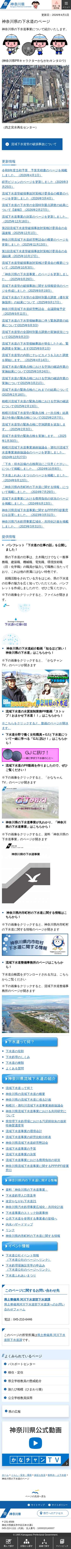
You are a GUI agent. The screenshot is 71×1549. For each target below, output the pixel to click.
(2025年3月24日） (38, 371)
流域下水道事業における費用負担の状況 (33, 1160)
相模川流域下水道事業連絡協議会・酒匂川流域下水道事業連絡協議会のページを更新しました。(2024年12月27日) (35, 452)
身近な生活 (39, 1475)
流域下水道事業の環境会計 (24, 1131)
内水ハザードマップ (19, 1224)
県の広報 (15, 1411)
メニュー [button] (66, 7)
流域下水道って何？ (19, 1088)
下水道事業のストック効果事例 (27, 1212)
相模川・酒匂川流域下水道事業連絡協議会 (34, 1105)
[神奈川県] (10, 1513)
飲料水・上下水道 (57, 1475)
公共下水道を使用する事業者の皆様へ (31, 1218)
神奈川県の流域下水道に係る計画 (28, 1099)
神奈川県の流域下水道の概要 (25, 1094)
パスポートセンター (21, 1364)
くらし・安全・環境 (21, 1475)
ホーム (5, 1475)
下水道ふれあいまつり (21, 1275)
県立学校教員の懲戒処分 (24, 1381)
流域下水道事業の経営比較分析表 (28, 1137)
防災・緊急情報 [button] (56, 7)
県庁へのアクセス (53, 1513)
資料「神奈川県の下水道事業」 (27, 1189)
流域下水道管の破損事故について (34, 144)
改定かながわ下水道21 (21, 1201)
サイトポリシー (60, 1505)
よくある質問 (15, 1068)
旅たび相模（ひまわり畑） (26, 1389)
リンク (10, 1230)
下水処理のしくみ (18, 1057)
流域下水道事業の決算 (21, 1154)
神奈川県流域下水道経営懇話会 (27, 1142)
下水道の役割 (15, 1051)
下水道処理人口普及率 (21, 1195)
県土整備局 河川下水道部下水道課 (27, 1299)
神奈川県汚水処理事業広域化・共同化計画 (34, 1207)
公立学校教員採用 (20, 1397)
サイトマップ (38, 1505)
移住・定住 (15, 1372)
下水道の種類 (15, 1062)
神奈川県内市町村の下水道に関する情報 (33, 1235)
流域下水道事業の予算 (21, 1148)
